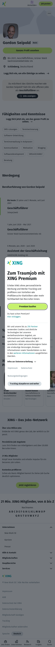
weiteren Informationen (24, 353)
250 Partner (32, 326)
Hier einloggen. (14, 317)
